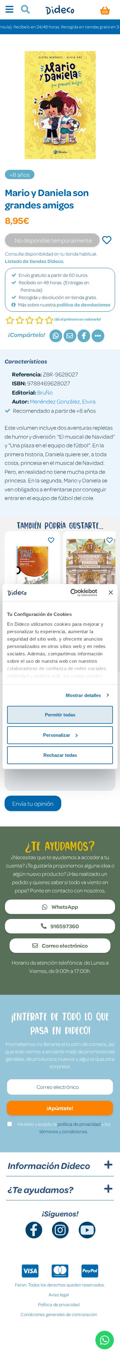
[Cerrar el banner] (111, 592)
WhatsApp (64, 906)
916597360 (64, 926)
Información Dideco (49, 1165)
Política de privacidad (58, 1304)
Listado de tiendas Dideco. (34, 261)
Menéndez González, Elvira (63, 401)
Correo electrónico (64, 945)
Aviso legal (59, 1294)
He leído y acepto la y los (63, 1127)
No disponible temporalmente (53, 240)
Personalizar (56, 734)
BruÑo (45, 392)
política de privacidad (79, 1124)
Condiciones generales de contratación (59, 1314)
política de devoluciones (83, 304)
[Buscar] (23, 10)
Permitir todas (60, 714)
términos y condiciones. (63, 1131)
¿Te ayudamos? (40, 1189)
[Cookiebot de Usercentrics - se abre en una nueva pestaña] (72, 592)
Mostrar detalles (83, 695)
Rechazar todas (60, 755)
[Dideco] (60, 10)
